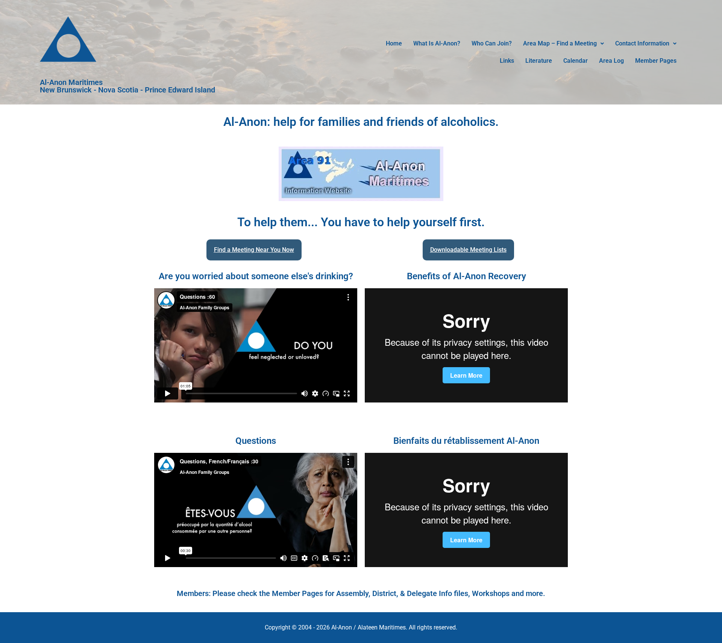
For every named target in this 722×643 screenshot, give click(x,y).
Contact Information (642, 43)
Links (507, 60)
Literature (538, 60)
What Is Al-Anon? (436, 43)
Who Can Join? (492, 43)
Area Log (611, 60)
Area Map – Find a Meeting (560, 43)
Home (394, 43)
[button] (563, 43)
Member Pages (655, 60)
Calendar (575, 60)
